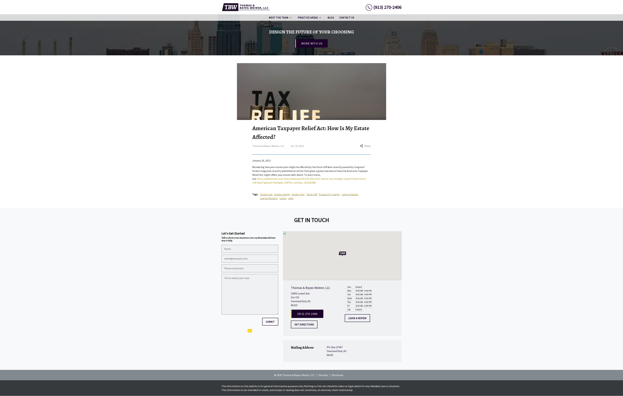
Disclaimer (337, 375)
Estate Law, (266, 194)
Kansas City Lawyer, (329, 194)
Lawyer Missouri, (269, 198)
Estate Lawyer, (282, 194)
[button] (342, 254)
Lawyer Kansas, (350, 194)
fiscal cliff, (312, 194)
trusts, (283, 198)
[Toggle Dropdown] (291, 18)
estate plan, (298, 194)
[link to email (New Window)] (250, 330)
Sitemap (323, 375)
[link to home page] (245, 7)
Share (367, 146)
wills (290, 198)
